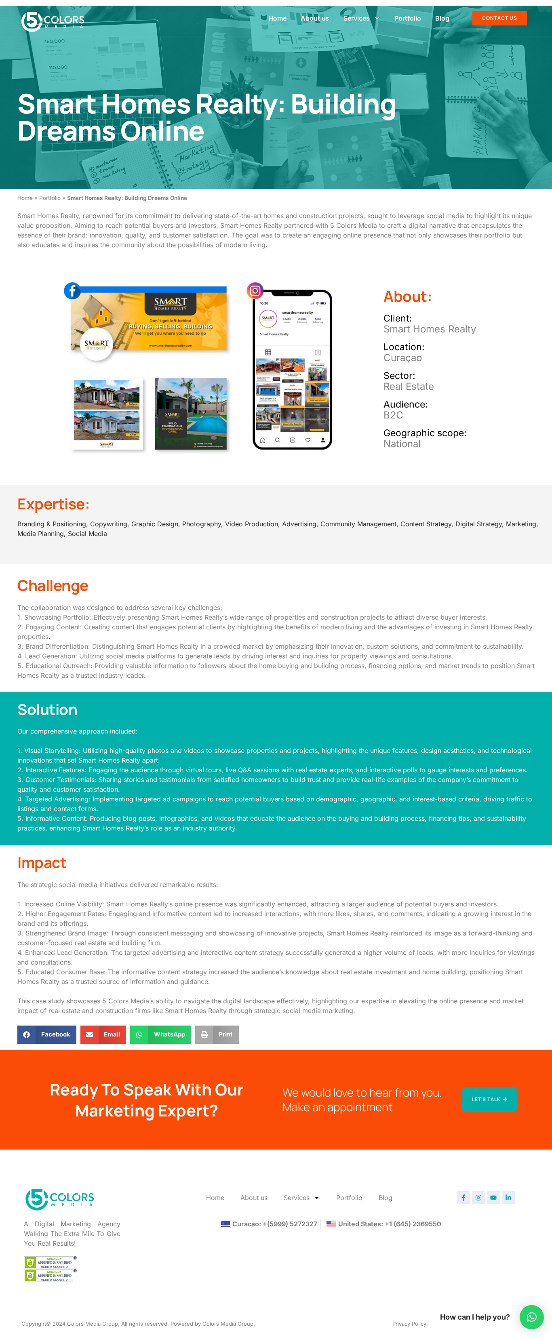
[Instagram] (478, 1197)
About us (315, 18)
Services (356, 18)
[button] (46, 1035)
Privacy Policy (409, 1323)
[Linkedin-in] (508, 1197)
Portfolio (407, 18)
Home (277, 18)
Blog (442, 18)
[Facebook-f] (463, 1197)
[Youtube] (493, 1197)
